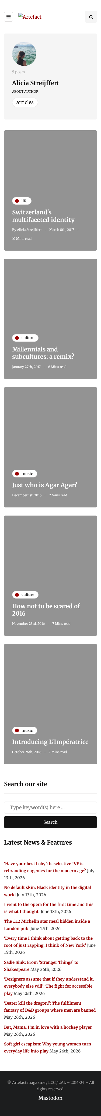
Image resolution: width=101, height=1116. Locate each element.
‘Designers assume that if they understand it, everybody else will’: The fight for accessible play (49, 986)
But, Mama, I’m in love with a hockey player (48, 1027)
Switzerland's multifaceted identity (43, 216)
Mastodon (50, 1098)
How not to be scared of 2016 (46, 609)
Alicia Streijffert (35, 83)
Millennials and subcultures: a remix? (43, 353)
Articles (25, 102)
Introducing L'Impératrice (50, 742)
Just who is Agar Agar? (44, 485)
